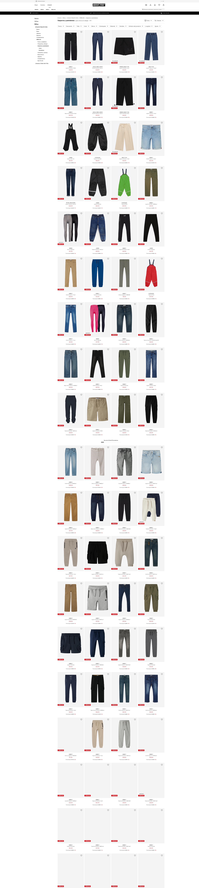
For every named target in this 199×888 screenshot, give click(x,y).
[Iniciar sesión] (150, 5)
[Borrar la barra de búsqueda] (163, 9)
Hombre (42, 5)
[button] (148, 20)
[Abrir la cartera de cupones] (146, 5)
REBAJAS (82, 17)
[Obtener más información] (70, 73)
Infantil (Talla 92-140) (72, 17)
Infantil (50, 5)
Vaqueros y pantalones (92, 17)
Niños (64, 17)
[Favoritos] (159, 5)
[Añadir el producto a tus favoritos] (81, 32)
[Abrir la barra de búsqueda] (142, 9)
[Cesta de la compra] (163, 5)
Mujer (36, 5)
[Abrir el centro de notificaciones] (155, 5)
